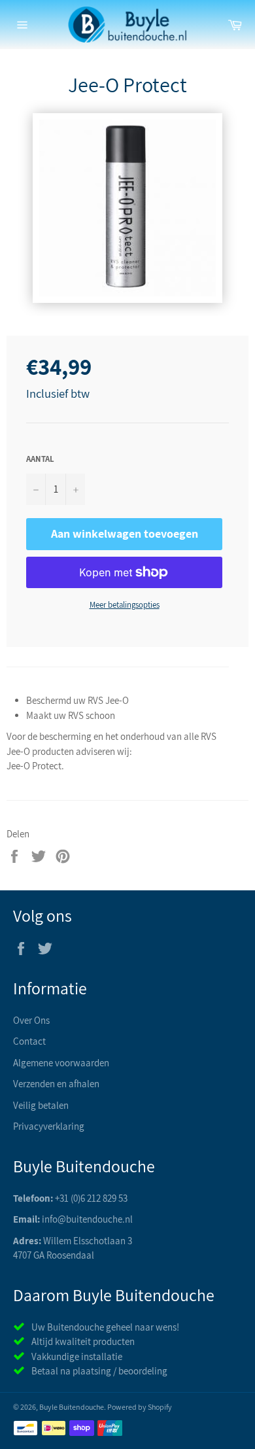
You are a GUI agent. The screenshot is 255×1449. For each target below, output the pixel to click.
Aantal (40, 458)
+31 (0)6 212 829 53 (91, 1198)
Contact (29, 1041)
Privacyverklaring (48, 1126)
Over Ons (31, 1020)
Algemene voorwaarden (61, 1062)
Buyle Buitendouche (71, 1407)
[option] (127, 208)
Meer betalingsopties (125, 604)
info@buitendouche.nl (87, 1219)
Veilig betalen (41, 1105)
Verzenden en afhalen (56, 1083)
